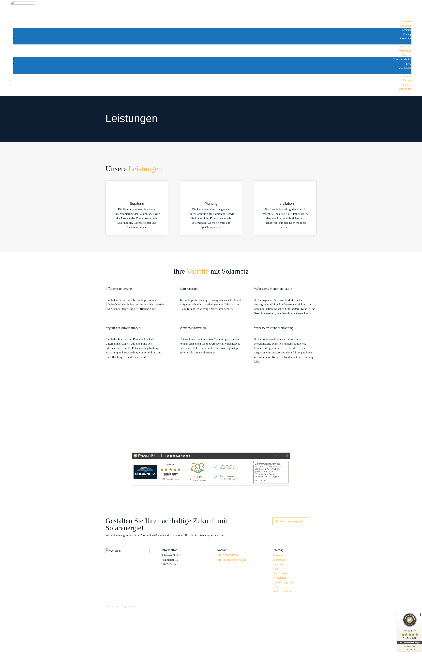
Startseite (406, 21)
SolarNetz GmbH (402, 59)
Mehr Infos (279, 455)
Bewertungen (404, 68)
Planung (407, 34)
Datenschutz (113, 606)
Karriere (407, 80)
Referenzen (405, 76)
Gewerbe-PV (404, 46)
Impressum (128, 606)
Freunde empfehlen (283, 582)
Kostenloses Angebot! (290, 521)
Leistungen (405, 25)
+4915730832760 (232, 399)
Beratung (406, 29)
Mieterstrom (405, 50)
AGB (275, 586)
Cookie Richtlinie (282, 591)
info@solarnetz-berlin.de (231, 559)
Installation (405, 38)
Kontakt (407, 84)
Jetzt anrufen (404, 88)
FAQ (408, 63)
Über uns (406, 55)
